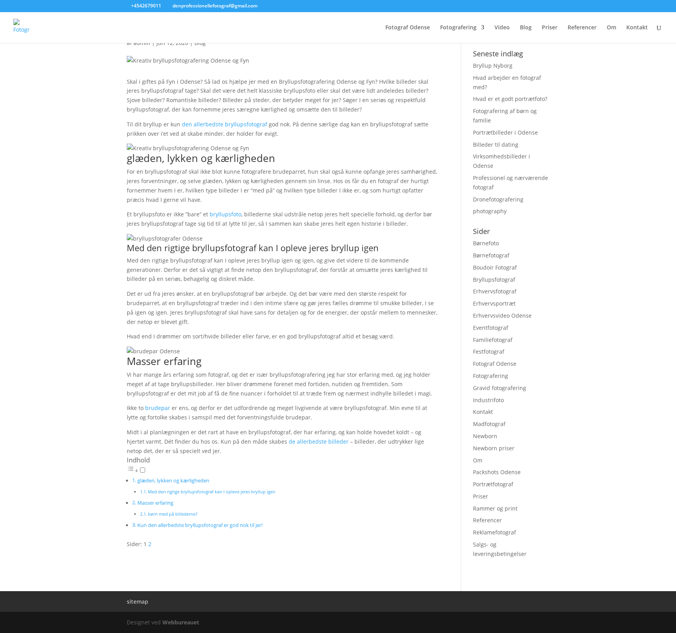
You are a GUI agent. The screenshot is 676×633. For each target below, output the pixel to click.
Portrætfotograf (493, 484)
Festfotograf (488, 351)
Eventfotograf (490, 327)
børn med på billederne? (173, 514)
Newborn (485, 436)
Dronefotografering (498, 199)
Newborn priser (493, 448)
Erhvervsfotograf (494, 291)
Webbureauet (180, 622)
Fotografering (458, 28)
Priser (549, 28)
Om (611, 28)
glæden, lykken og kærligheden (173, 480)
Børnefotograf (491, 255)
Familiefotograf (492, 339)
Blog (526, 28)
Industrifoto (488, 400)
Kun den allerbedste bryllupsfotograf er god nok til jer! (199, 525)
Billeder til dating (495, 144)
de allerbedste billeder (319, 441)
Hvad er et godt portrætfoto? (510, 99)
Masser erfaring (155, 503)
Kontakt (637, 28)
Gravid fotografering (499, 388)
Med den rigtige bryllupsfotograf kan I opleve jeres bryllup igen (211, 492)
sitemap (137, 601)
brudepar (157, 408)
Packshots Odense (497, 472)
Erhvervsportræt (494, 303)
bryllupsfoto (225, 214)
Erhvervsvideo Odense (502, 315)
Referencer (582, 28)
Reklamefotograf (494, 532)
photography (490, 211)
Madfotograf (489, 424)
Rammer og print (495, 508)
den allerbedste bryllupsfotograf (224, 124)
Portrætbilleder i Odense (505, 132)
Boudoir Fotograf (495, 267)
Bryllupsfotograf (494, 279)
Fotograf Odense (407, 28)
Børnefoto (486, 243)
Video (502, 28)
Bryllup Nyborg (492, 65)
